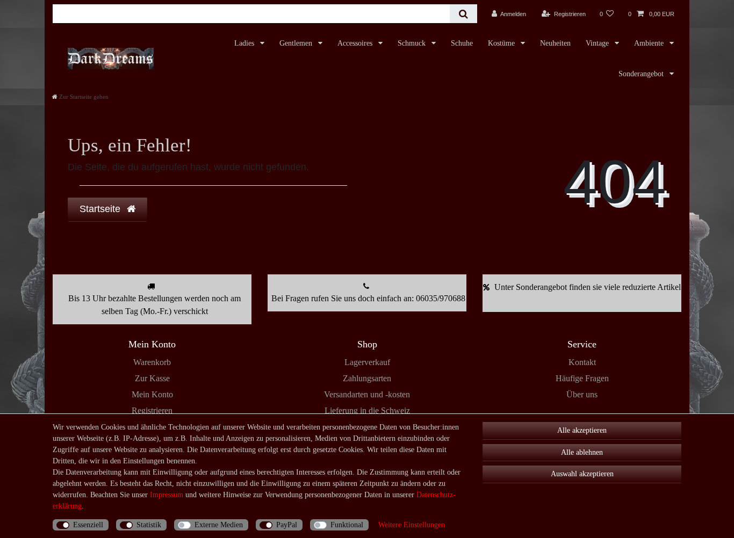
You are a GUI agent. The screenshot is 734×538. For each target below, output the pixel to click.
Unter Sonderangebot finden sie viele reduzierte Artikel (587, 287)
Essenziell (88, 525)
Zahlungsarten (367, 378)
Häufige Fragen (582, 378)
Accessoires (356, 43)
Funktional (346, 525)
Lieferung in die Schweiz (367, 410)
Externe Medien (219, 525)
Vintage (598, 43)
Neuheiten (555, 43)
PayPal (286, 525)
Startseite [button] (101, 208)
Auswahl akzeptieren (582, 474)
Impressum (166, 495)
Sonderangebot (642, 74)
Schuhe (462, 43)
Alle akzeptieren (582, 430)
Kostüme (502, 43)
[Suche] (463, 13)
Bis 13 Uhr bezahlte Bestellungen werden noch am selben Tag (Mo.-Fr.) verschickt (154, 305)
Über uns (582, 394)
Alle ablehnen (582, 452)
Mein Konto (152, 394)
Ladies (245, 43)
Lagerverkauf (367, 362)
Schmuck (413, 43)
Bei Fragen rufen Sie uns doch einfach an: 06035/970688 (368, 298)
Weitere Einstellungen (411, 525)
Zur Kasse (152, 378)
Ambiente (650, 43)
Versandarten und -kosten (367, 394)
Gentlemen (296, 43)
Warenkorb (152, 362)
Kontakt (582, 362)
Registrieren (152, 410)
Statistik (148, 525)
